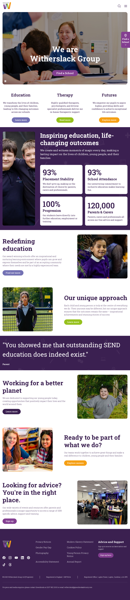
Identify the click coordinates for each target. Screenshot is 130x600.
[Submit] (119, 6)
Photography (42, 553)
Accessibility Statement (47, 561)
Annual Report (74, 561)
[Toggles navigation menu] (125, 6)
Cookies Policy (74, 547)
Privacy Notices (43, 541)
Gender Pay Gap (43, 547)
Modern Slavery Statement (80, 541)
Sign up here (105, 555)
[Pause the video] (5, 81)
